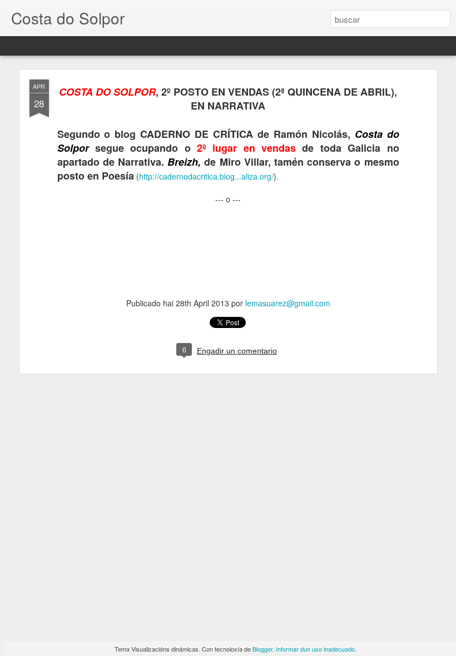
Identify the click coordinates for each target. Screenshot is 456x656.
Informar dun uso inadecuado (315, 648)
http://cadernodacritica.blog (206, 176)
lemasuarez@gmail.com (287, 303)
